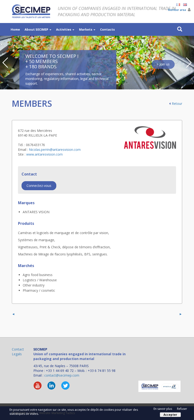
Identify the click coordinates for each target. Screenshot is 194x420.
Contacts (107, 29)
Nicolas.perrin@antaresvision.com (55, 149)
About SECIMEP (37, 29)
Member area (177, 10)
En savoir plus (163, 409)
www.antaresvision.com (44, 154)
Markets (86, 29)
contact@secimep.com (61, 375)
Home (15, 29)
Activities (64, 29)
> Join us (163, 64)
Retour (177, 103)
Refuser (182, 409)
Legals (17, 354)
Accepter (170, 415)
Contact (18, 349)
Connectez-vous (38, 185)
